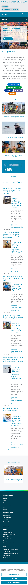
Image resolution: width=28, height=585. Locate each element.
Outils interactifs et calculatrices (10, 553)
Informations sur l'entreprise (9, 524)
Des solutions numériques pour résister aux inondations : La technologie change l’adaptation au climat (13, 360)
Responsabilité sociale (8, 522)
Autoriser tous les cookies (14, 582)
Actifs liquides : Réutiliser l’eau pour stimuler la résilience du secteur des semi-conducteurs (12, 410)
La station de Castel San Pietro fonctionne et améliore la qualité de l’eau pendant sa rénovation (13, 317)
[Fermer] (26, 565)
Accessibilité (6, 536)
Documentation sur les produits (10, 549)
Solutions (5, 500)
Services (5, 507)
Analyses (12, 93)
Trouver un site (6, 555)
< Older (8, 450)
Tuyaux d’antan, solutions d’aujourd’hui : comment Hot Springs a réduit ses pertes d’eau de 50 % (12, 234)
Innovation (8, 90)
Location (5, 509)
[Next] (25, 475)
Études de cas (6, 551)
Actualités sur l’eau (14, 84)
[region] (14, 574)
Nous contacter (6, 557)
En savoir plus (7, 38)
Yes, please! (5, 6)
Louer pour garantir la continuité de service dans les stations (13, 117)
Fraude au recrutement (8, 543)
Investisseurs (6, 519)
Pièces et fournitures (7, 505)
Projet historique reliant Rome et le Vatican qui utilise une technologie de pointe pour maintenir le (13, 479)
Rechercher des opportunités (9, 534)
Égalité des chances (7, 538)
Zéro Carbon (18, 90)
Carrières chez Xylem (8, 532)
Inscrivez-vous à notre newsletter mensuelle (13, 175)
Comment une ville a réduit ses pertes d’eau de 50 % (13, 156)
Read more (14, 224)
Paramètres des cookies (14, 574)
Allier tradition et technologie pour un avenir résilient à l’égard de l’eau (13, 278)
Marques (5, 498)
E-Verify (5, 540)
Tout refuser (14, 578)
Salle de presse (6, 515)
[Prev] (2, 475)
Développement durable (13, 87)
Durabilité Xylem (7, 517)
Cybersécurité (6, 526)
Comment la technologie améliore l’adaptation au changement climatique (13, 136)
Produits (5, 503)
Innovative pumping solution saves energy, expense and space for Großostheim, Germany (12, 190)
